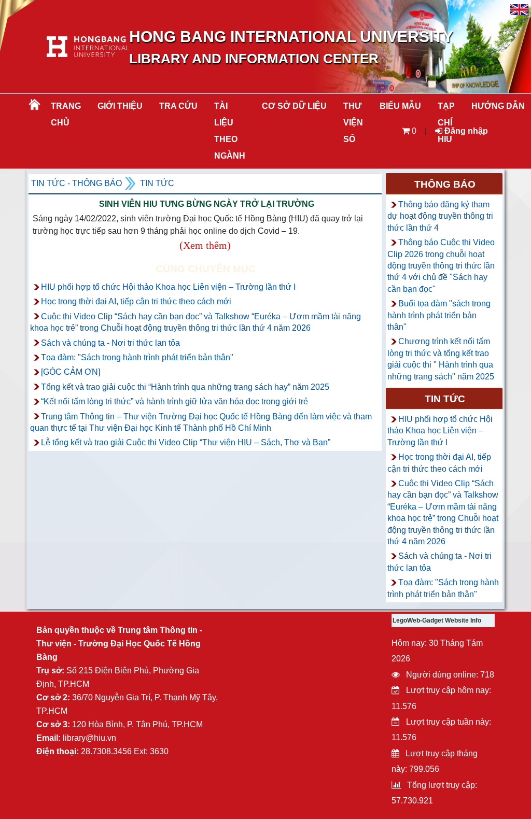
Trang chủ (66, 114)
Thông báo (445, 184)
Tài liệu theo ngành (229, 131)
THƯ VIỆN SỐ (353, 123)
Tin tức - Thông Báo (76, 183)
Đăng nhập (465, 130)
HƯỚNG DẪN (498, 106)
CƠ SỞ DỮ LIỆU (294, 106)
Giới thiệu (120, 106)
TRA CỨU (178, 106)
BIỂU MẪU (400, 106)
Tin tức (157, 183)
